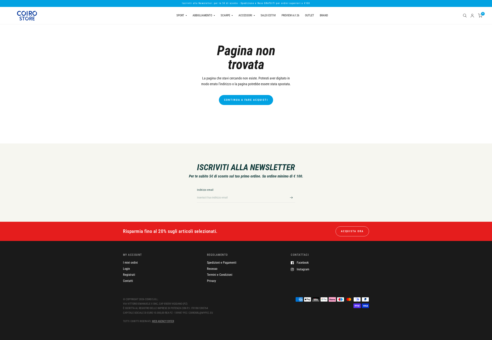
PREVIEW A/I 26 (290, 15)
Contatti (128, 281)
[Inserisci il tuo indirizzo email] (291, 197)
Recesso (212, 269)
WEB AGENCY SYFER (163, 321)
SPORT (180, 15)
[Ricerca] (465, 15)
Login (126, 269)
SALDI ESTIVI (268, 15)
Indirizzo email (205, 189)
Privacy (211, 281)
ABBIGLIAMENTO (202, 15)
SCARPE (225, 15)
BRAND (324, 15)
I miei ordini (130, 262)
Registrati (129, 275)
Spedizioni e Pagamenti (221, 262)
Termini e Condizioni (219, 275)
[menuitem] (182, 15)
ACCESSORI (245, 15)
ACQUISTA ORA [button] (352, 231)
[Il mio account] (472, 15)
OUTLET (309, 15)
